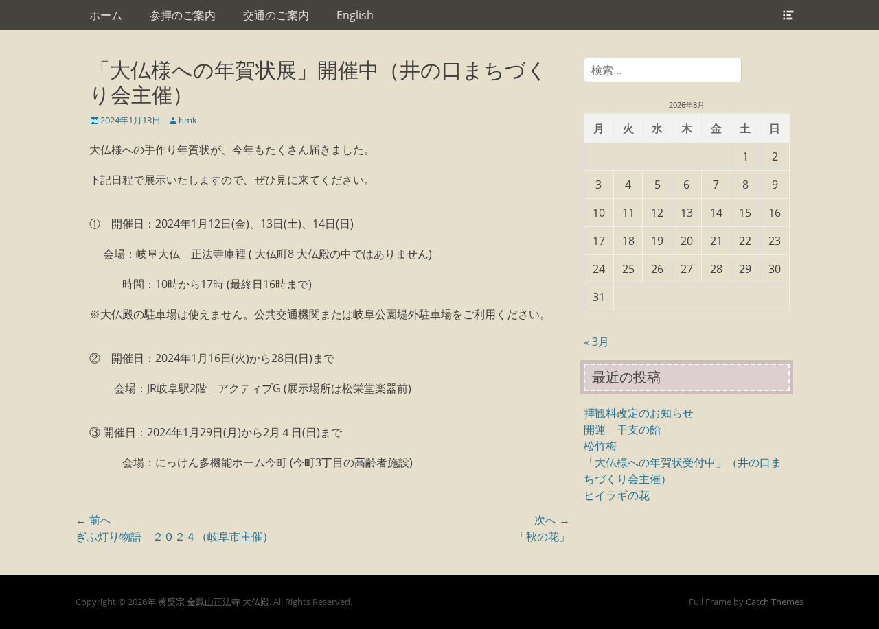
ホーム (105, 15)
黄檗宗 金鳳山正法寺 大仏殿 (213, 601)
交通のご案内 (276, 15)
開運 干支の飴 (622, 429)
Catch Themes (774, 601)
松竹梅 (600, 445)
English (355, 15)
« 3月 (596, 341)
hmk (188, 120)
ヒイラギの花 (617, 495)
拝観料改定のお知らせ (639, 412)
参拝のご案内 (183, 15)
